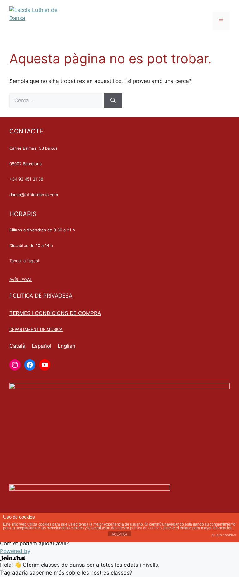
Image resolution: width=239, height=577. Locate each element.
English (66, 346)
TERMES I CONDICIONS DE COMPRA (55, 313)
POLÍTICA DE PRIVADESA (41, 296)
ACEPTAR (119, 534)
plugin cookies (223, 535)
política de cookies (146, 528)
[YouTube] (44, 365)
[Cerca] (113, 100)
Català (17, 346)
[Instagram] (15, 365)
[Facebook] (29, 365)
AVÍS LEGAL (20, 279)
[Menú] (221, 21)
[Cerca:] (56, 100)
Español (41, 346)
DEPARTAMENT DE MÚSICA (36, 329)
